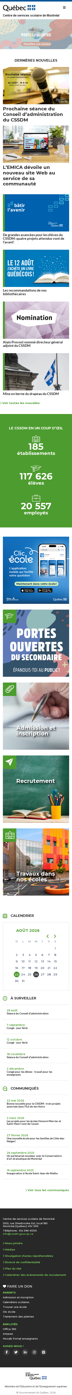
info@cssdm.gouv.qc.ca (18, 1233)
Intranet (8, 1333)
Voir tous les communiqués (48, 1190)
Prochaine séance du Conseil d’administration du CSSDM (33, 114)
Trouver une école (15, 1306)
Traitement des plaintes (18, 1316)
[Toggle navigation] (64, 7)
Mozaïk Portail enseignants (20, 1338)
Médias (10, 1249)
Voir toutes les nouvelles (21, 403)
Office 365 (9, 1329)
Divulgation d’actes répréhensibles (29, 1255)
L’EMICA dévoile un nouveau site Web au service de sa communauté (29, 176)
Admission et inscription (18, 1297)
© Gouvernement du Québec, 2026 (36, 1392)
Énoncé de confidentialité (22, 1262)
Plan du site (13, 1268)
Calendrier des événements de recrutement (35, 1274)
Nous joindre (14, 1243)
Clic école (9, 1311)
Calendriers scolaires (16, 1302)
